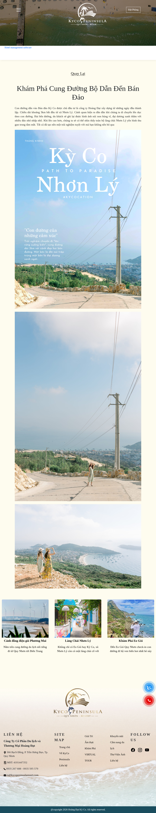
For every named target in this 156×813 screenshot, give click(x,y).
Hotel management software (18, 47)
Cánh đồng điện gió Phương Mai (25, 640)
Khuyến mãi (116, 736)
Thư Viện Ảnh (117, 754)
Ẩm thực (89, 742)
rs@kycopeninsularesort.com (22, 775)
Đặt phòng (133, 9)
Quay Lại (78, 73)
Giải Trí (89, 736)
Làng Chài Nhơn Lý (78, 640)
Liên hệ (63, 765)
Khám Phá (90, 748)
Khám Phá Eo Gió (131, 640)
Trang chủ (64, 747)
